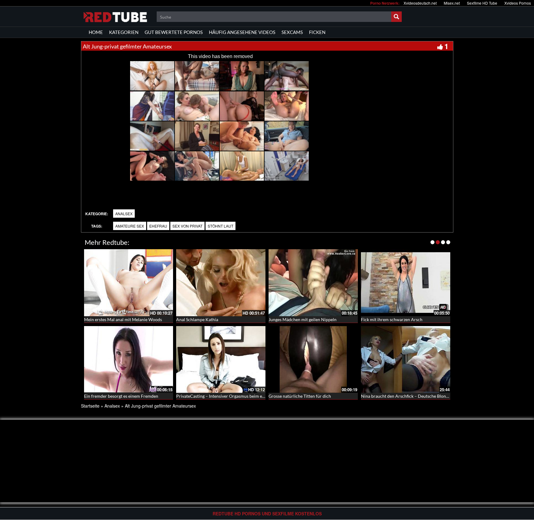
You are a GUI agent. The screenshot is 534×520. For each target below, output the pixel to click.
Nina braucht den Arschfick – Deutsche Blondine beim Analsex (421, 396)
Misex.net (452, 3)
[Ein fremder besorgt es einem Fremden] (128, 359)
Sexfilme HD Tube (482, 3)
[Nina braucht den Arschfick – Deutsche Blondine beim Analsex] (405, 359)
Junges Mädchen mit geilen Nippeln (303, 319)
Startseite (90, 406)
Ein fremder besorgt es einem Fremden (121, 396)
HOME (96, 32)
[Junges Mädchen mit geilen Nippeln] (313, 282)
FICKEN (317, 32)
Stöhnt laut (220, 226)
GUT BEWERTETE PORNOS (174, 32)
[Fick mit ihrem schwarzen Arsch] (405, 282)
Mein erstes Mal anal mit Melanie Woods (123, 319)
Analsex (124, 213)
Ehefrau (158, 226)
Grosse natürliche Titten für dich (300, 396)
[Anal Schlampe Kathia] (220, 282)
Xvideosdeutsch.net (420, 3)
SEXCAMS (292, 32)
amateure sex (129, 226)
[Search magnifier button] (396, 16)
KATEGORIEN (123, 32)
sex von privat (187, 226)
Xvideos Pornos (517, 3)
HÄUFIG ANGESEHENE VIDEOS (242, 32)
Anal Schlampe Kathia (197, 319)
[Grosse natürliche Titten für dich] (313, 359)
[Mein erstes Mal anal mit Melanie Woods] (128, 282)
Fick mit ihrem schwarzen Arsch (391, 319)
